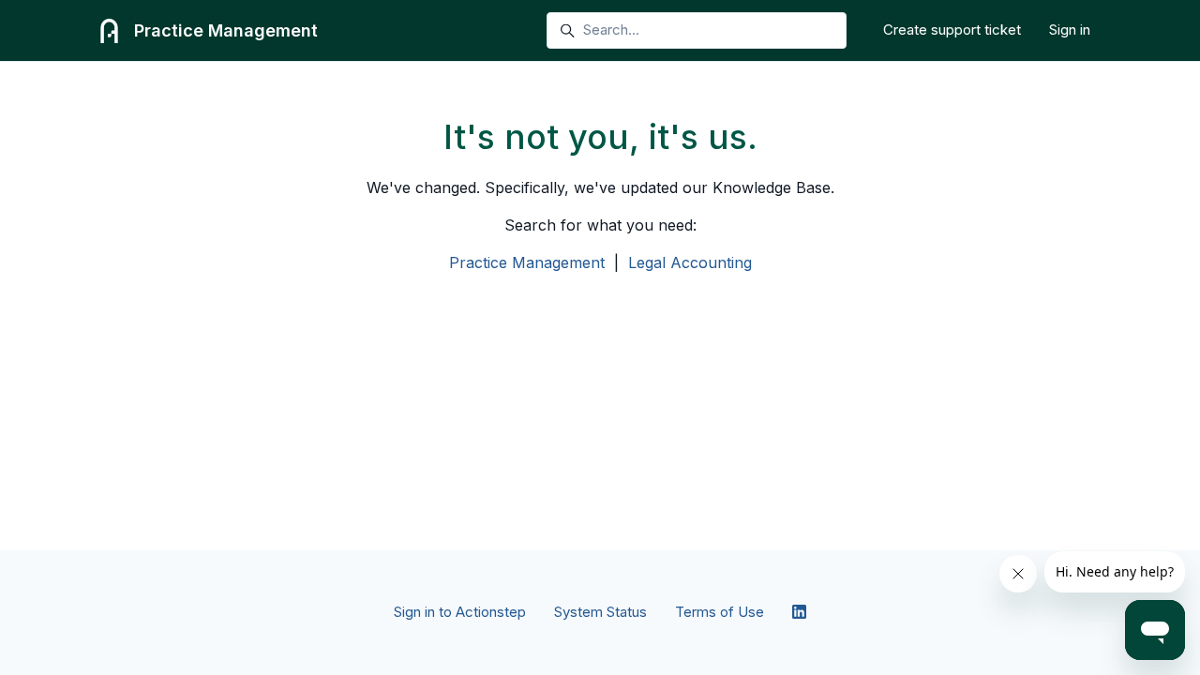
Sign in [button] (1069, 29)
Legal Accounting (690, 262)
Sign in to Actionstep (460, 612)
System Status (600, 612)
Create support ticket (952, 29)
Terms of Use (719, 612)
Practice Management (527, 262)
